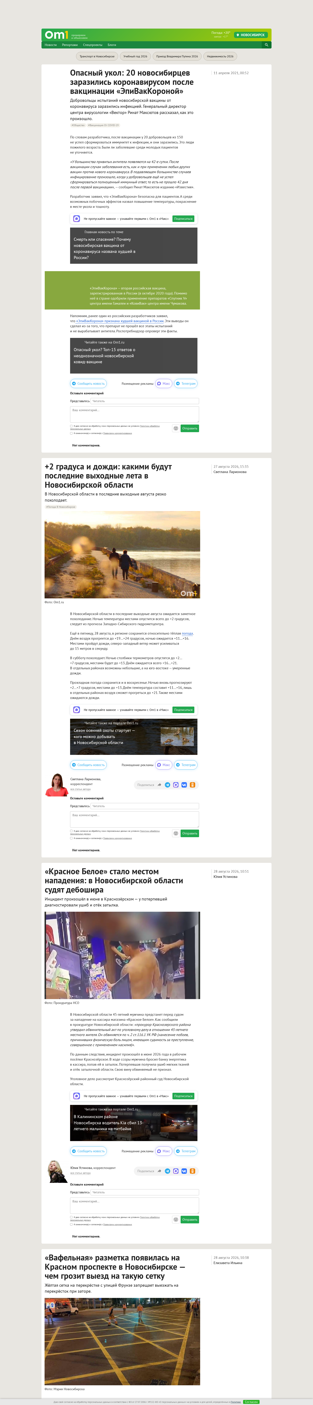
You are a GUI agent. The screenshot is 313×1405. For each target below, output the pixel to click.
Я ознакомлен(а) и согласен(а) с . (102, 433)
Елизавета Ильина (228, 1262)
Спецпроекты (92, 45)
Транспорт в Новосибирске (97, 56)
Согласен (251, 1402)
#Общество (78, 125)
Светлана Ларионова (230, 471)
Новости (51, 45)
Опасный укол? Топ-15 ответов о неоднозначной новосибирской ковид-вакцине (104, 356)
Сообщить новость (91, 383)
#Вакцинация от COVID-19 (103, 125)
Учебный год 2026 (135, 56)
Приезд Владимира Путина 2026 (177, 56)
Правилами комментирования (117, 433)
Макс (166, 383)
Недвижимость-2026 (220, 56)
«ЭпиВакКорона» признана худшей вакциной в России (119, 321)
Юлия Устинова (225, 876)
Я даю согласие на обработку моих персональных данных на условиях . (115, 427)
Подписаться (183, 219)
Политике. (236, 1402)
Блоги (112, 45)
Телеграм (188, 383)
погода (187, 633)
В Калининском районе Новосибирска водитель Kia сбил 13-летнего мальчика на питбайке (109, 1122)
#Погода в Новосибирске (60, 506)
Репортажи (70, 45)
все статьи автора (80, 789)
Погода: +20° (221, 34)
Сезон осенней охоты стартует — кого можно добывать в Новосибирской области (104, 736)
